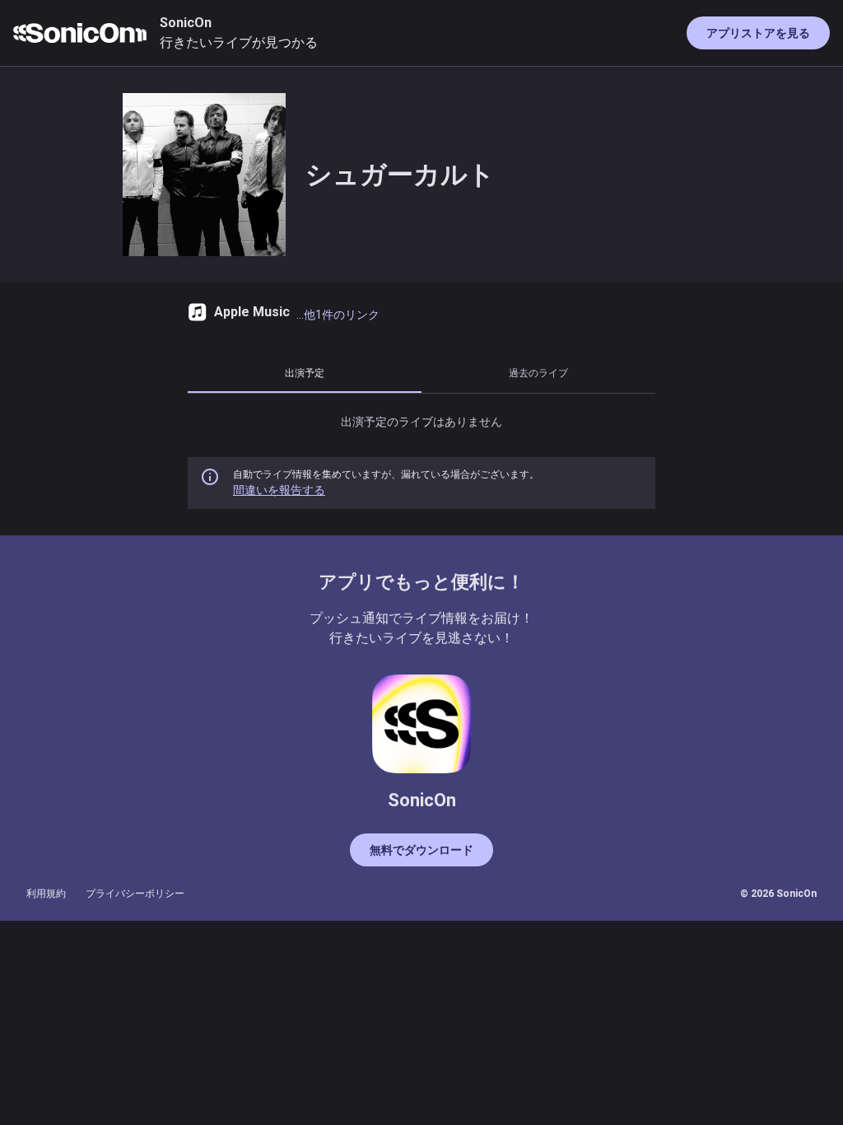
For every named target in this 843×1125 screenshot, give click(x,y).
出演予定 (304, 373)
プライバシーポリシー (135, 893)
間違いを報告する (279, 490)
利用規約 (46, 893)
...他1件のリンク (338, 314)
